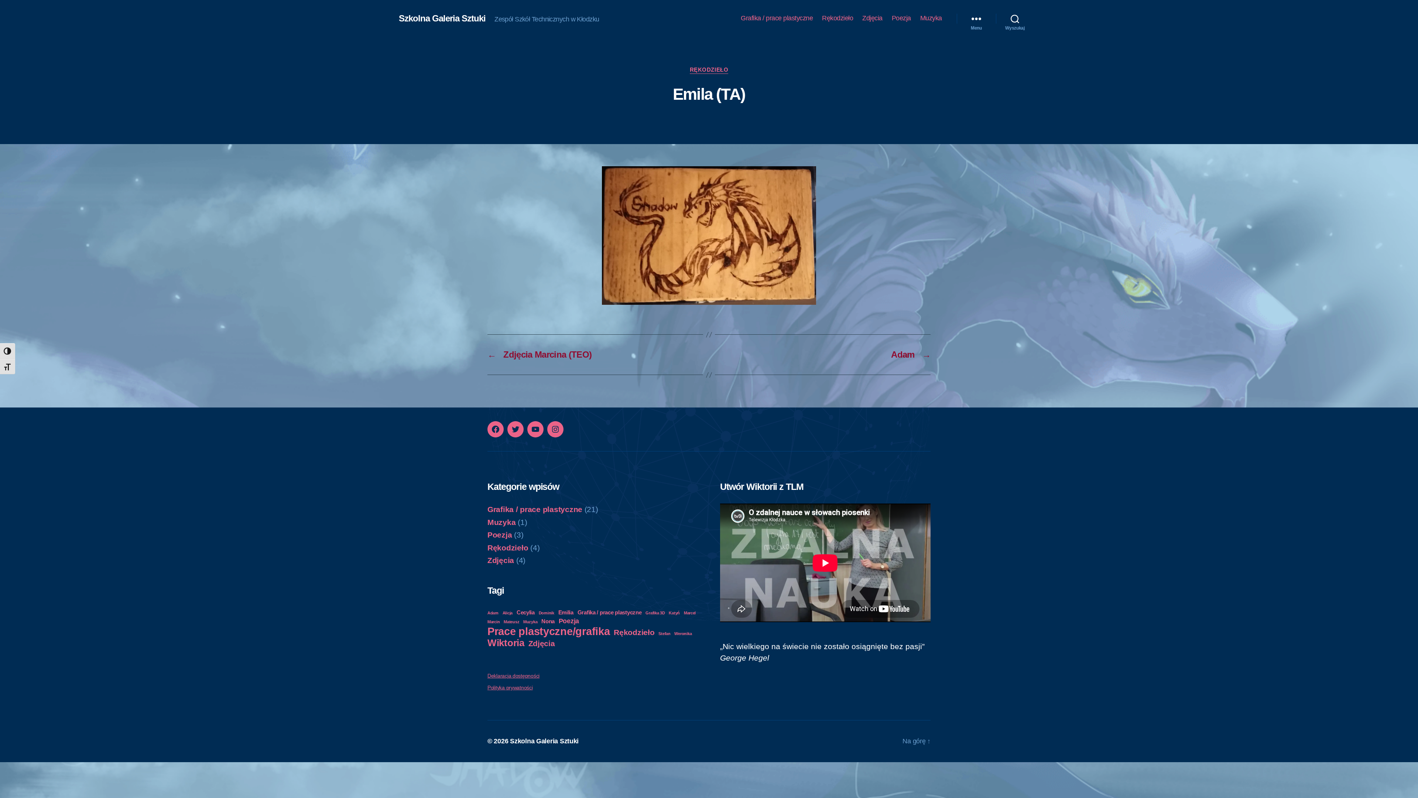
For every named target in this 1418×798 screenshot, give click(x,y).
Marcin (493, 622)
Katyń (674, 613)
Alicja (508, 613)
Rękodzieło (837, 18)
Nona (548, 621)
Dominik (546, 613)
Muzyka (931, 18)
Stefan (664, 633)
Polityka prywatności (510, 687)
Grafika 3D (655, 613)
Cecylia (526, 612)
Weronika (683, 633)
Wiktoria (505, 643)
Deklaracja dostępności (513, 676)
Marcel (690, 613)
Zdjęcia (872, 18)
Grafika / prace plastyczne (777, 18)
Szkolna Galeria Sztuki (442, 18)
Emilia (565, 612)
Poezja (901, 18)
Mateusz (511, 622)
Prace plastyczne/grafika (548, 631)
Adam (493, 613)
